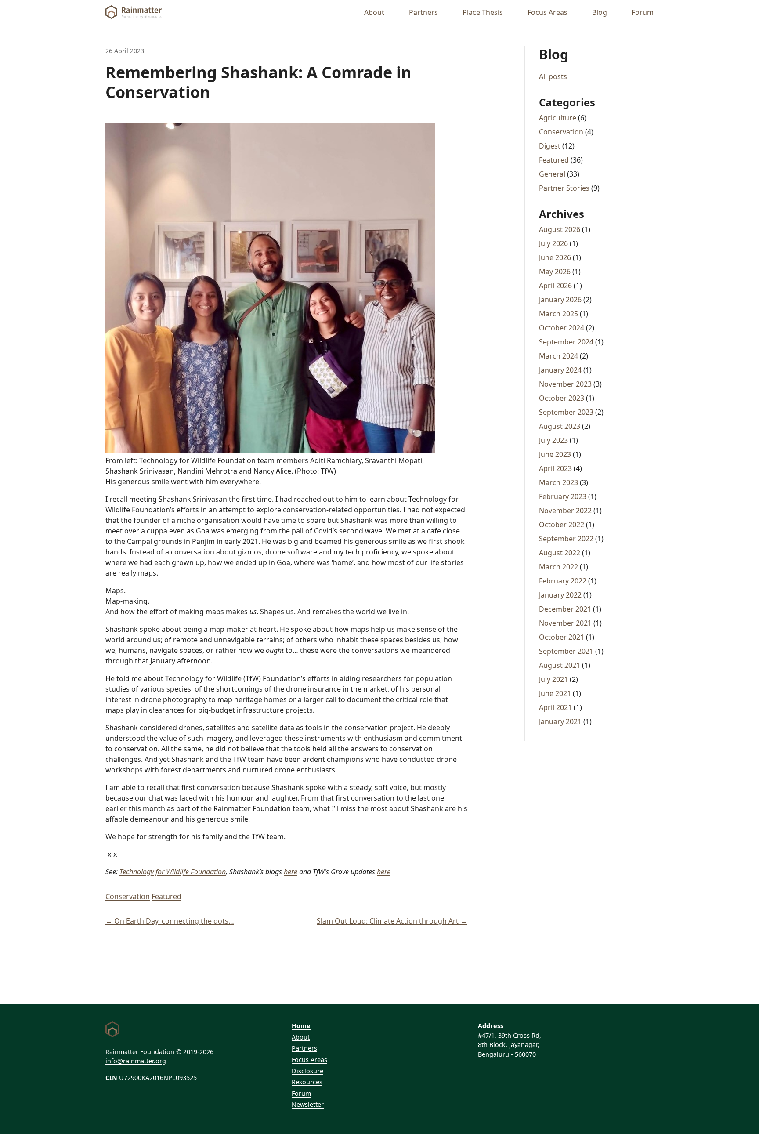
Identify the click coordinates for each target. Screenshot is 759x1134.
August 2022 (559, 553)
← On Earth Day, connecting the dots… (169, 921)
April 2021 (555, 707)
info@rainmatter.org (135, 1061)
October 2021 (561, 637)
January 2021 (560, 721)
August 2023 (559, 426)
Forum (643, 12)
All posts (553, 76)
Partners (423, 12)
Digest (549, 146)
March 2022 (558, 567)
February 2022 (562, 581)
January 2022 (560, 595)
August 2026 (559, 229)
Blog (599, 12)
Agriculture (557, 118)
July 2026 (553, 243)
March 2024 (558, 356)
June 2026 (555, 257)
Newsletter (308, 1104)
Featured (166, 896)
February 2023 (562, 496)
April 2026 (555, 285)
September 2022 (566, 538)
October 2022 (561, 524)
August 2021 (559, 665)
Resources (307, 1082)
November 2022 (565, 510)
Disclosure (307, 1071)
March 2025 (558, 314)
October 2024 (561, 328)
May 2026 (555, 271)
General (552, 174)
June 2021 (555, 693)
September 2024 (566, 342)
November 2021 (565, 623)
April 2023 (555, 468)
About (374, 12)
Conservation (127, 896)
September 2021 (566, 651)
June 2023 (555, 454)
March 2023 (558, 482)
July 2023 (553, 440)
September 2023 (566, 412)
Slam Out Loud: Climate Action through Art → (392, 921)
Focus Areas (547, 12)
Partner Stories (564, 188)
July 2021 (553, 679)
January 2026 (560, 299)
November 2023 (565, 384)
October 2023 (561, 398)
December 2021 (565, 609)
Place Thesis (483, 12)
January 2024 (560, 370)
